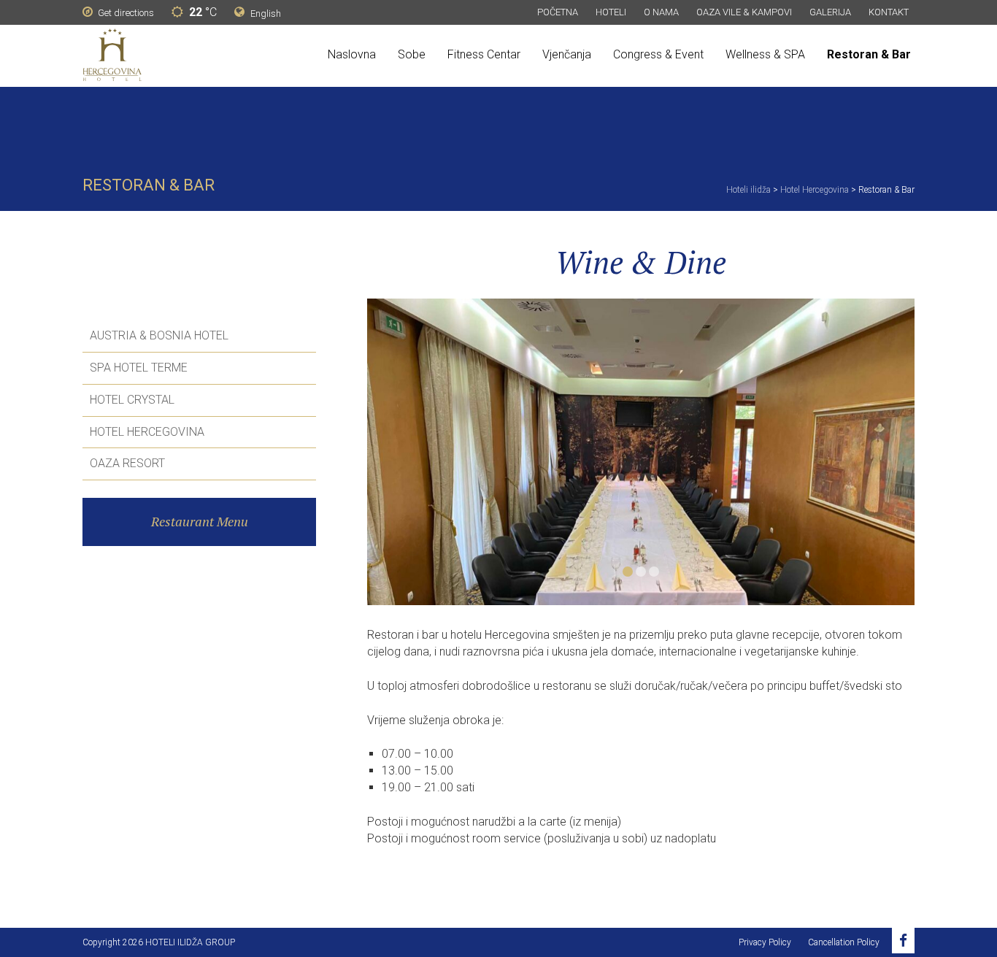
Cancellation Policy (843, 942)
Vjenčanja (566, 54)
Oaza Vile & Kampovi (744, 12)
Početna (557, 12)
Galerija (830, 12)
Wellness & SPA (765, 54)
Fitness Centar (483, 54)
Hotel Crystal (132, 400)
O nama (661, 12)
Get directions (125, 12)
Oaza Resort (127, 463)
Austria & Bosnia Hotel (159, 335)
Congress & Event (658, 54)
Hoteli (611, 12)
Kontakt (889, 12)
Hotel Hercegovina (147, 432)
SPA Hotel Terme (139, 367)
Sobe (412, 54)
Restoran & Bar (869, 54)
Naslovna (352, 54)
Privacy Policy (765, 942)
